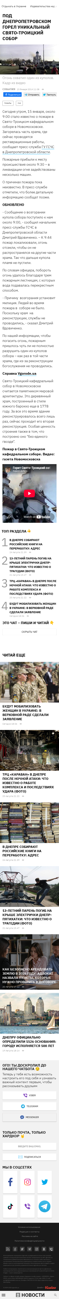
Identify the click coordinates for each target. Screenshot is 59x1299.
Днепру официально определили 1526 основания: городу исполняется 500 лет (29, 1041)
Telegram (32, 1106)
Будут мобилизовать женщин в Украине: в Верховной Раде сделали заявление (33, 608)
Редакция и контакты (29, 1231)
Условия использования (29, 1227)
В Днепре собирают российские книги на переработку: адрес (26, 544)
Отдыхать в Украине (14, 6)
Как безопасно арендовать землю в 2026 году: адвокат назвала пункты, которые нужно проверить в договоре (29, 975)
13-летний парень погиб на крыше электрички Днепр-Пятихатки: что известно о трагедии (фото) (27, 916)
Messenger (32, 1117)
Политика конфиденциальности (29, 1241)
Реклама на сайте (30, 1236)
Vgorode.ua (27, 373)
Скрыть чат (29, 631)
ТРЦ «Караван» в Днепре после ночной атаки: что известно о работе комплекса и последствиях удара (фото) (28, 783)
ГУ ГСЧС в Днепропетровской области (28, 149)
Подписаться (32, 1156)
